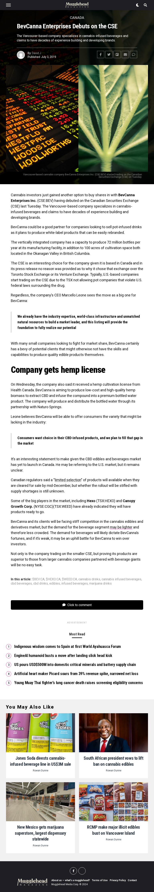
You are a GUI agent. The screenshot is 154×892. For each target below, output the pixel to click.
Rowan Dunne (40, 770)
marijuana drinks (100, 583)
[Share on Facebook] (100, 54)
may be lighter (121, 527)
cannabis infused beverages (121, 579)
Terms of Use (100, 880)
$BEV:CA (38, 579)
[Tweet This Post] (108, 54)
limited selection (68, 480)
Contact (132, 880)
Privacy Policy (118, 880)
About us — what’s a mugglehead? (70, 880)
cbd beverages (21, 583)
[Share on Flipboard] (117, 54)
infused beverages (74, 583)
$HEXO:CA (53, 579)
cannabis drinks (89, 579)
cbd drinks (40, 583)
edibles (54, 583)
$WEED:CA (69, 579)
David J (36, 53)
